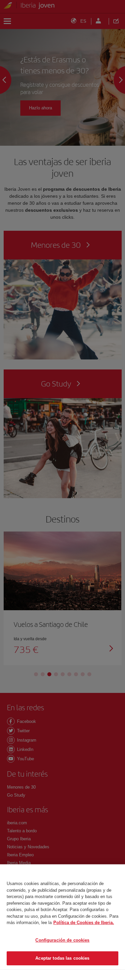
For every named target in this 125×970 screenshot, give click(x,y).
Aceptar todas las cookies (62, 958)
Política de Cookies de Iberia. (83, 922)
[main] (62, 917)
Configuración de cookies (62, 940)
